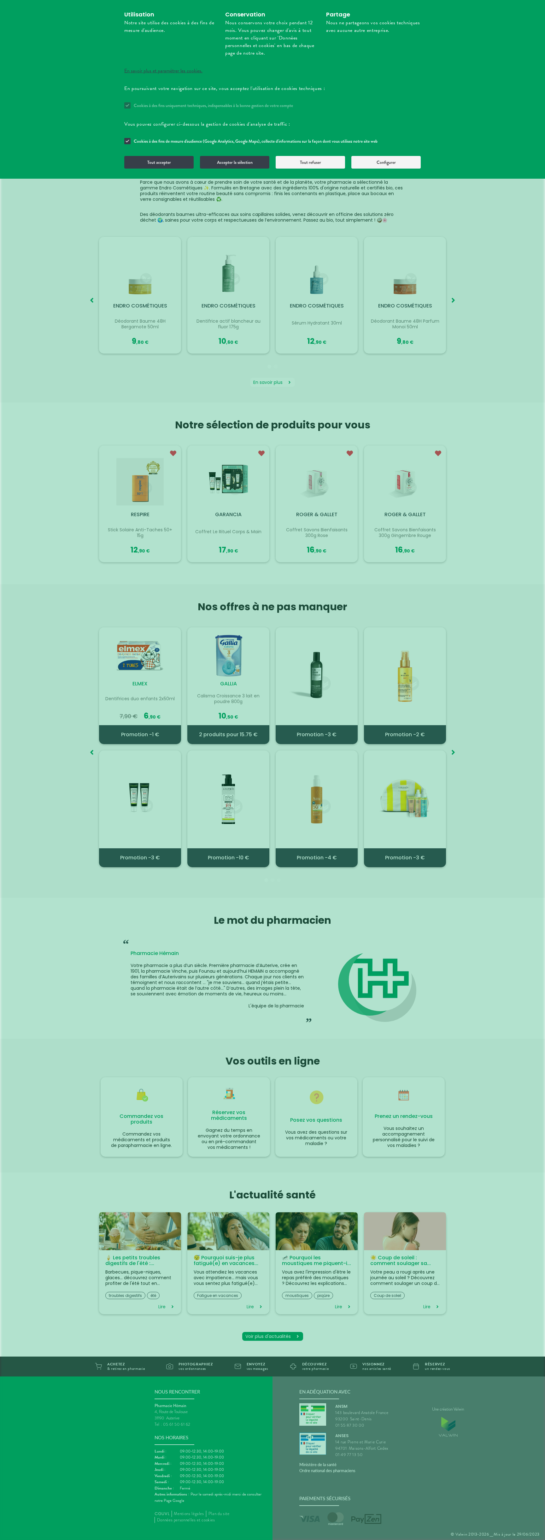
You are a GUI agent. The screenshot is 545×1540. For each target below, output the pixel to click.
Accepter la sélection (235, 162)
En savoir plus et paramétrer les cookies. (163, 71)
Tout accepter (159, 162)
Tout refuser (310, 162)
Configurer (386, 162)
